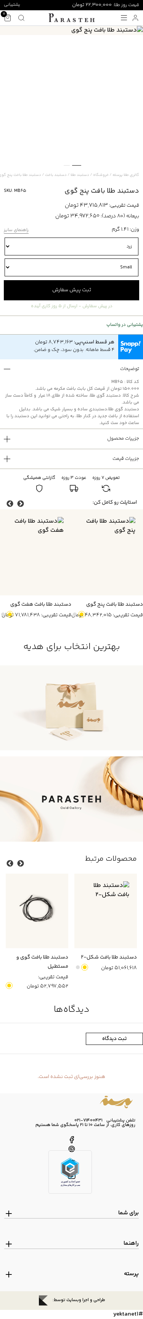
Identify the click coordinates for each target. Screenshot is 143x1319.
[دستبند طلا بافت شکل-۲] (105, 911)
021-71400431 (88, 1120)
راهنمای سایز (16, 230)
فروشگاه (101, 175)
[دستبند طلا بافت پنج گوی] (107, 552)
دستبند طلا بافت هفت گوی (40, 604)
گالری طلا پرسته (125, 175)
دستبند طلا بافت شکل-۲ (109, 957)
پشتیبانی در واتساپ (124, 325)
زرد (81, 614)
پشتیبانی (12, 4)
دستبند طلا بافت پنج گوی (114, 604)
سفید (74, 614)
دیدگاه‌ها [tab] (72, 1010)
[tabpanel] (71, 30)
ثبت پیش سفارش (71, 290)
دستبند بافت (56, 175)
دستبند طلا (80, 175)
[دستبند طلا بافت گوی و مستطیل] (37, 911)
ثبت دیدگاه (114, 1039)
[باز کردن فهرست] (124, 17)
